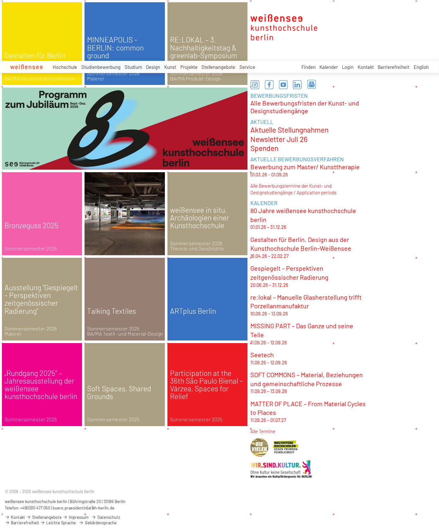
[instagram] (255, 84)
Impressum (78, 517)
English (421, 67)
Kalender (328, 67)
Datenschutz (108, 517)
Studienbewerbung (101, 67)
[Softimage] (125, 213)
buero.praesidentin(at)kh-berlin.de (83, 507)
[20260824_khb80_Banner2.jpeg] (125, 129)
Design (153, 67)
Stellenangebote (218, 67)
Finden (308, 67)
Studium (133, 67)
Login (348, 67)
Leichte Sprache (60, 522)
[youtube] (283, 84)
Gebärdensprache (100, 522)
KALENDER (264, 203)
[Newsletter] (311, 84)
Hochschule (65, 67)
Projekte (189, 67)
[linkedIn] (297, 84)
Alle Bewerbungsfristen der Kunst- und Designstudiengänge (304, 107)
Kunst (170, 67)
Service (247, 67)
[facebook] (269, 84)
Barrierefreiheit (393, 67)
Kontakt (366, 67)
